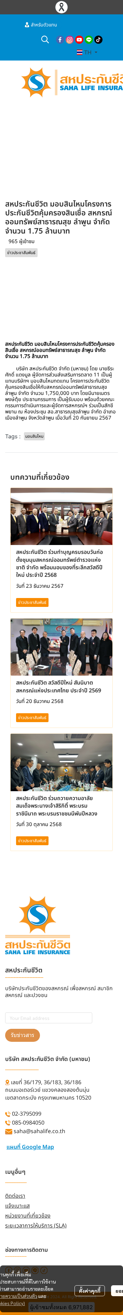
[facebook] (60, 39)
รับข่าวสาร (22, 1035)
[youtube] (79, 39)
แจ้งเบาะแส (17, 1206)
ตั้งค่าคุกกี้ (89, 1291)
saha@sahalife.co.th (39, 1131)
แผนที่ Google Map (30, 1147)
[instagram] (70, 39)
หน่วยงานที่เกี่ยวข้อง (28, 1216)
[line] (89, 39)
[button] (45, 39)
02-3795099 (26, 1114)
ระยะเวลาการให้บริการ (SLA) (36, 1226)
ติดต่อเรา (15, 1196)
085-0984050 (28, 1123)
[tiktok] (98, 39)
